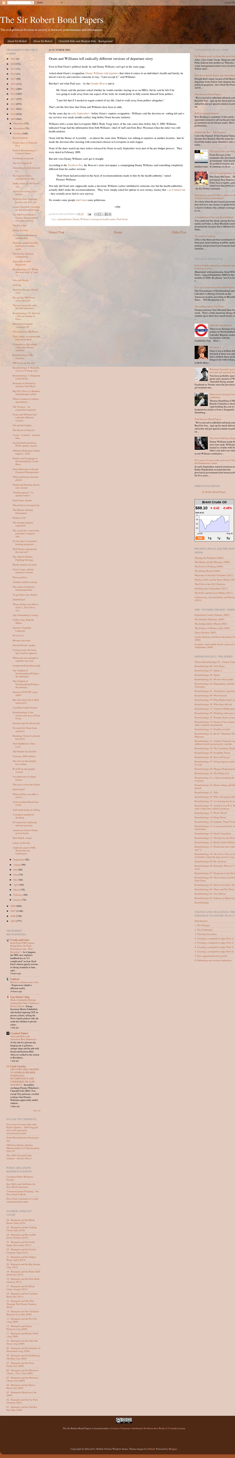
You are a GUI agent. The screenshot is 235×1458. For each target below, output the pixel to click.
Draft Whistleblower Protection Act (22, 1139)
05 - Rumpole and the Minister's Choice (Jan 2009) (22, 1379)
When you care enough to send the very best (25, 659)
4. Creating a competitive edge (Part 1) (214, 938)
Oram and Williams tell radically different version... (25, 417)
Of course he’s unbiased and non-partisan (25, 824)
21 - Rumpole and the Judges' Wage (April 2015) (21, 1258)
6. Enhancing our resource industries (213, 960)
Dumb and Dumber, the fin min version (26, 486)
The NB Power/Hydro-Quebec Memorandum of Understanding (25, 217)
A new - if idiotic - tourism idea (26, 436)
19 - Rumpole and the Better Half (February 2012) (23, 1273)
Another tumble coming (25, 582)
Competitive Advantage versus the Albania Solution (25, 347)
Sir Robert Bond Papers (214, 492)
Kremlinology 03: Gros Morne (210, 893)
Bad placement (20, 137)
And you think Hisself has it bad (26, 803)
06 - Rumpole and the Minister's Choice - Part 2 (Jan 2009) (22, 1372)
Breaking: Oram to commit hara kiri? (26, 737)
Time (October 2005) (205, 632)
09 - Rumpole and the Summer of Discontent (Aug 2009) (23, 1349)
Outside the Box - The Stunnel (210, 132)
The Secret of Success (24, 430)
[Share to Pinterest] (110, 214)
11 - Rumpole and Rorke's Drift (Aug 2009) (22, 1335)
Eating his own (20, 230)
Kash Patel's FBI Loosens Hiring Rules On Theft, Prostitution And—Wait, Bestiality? (22, 947)
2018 (13, 73)
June (16, 874)
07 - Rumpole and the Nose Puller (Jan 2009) (20, 1364)
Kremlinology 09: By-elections (210, 861)
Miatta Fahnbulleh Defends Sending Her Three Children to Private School (24, 1003)
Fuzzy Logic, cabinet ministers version (23, 571)
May (16, 879)
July (15, 869)
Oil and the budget (22, 425)
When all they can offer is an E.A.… (25, 796)
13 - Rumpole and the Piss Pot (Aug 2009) (21, 1320)
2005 (13, 921)
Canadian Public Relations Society (19, 1178)
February (18, 894)
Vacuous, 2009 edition (24, 756)
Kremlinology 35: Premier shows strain (215, 717)
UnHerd (14, 979)
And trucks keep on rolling (26, 809)
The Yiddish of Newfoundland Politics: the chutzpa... (26, 684)
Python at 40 (19, 517)
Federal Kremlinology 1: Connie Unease (25, 152)
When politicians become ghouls (25, 478)
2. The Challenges (204, 929)
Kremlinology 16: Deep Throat (210, 817)
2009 (13, 119)
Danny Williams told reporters (102, 73)
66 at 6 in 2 (18, 635)
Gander (99, 83)
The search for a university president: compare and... (26, 533)
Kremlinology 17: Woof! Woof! (211, 813)
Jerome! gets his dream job (26, 723)
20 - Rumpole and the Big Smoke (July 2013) (23, 1266)
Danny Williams (81, 219)
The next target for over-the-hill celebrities (25, 307)
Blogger (173, 1448)
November (19, 128)
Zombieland (19, 599)
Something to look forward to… (26, 169)
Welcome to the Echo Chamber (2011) (214, 575)
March (17, 889)
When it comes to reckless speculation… (26, 400)
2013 (13, 99)
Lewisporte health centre (103, 219)
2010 (13, 114)
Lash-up (17, 284)
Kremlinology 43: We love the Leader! (214, 679)
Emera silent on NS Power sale (26, 185)
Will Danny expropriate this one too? (25, 550)
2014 (13, 93)
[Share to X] (103, 214)
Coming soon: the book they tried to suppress (25, 651)
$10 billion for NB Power (26, 331)
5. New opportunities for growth (211, 956)
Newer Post (56, 232)
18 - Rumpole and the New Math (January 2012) (22, 1280)
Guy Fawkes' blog (19, 997)
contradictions (64, 219)
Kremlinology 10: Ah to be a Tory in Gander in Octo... (26, 316)
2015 (13, 88)
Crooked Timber (19, 1033)
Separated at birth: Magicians (22, 263)
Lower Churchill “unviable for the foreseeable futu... (26, 208)
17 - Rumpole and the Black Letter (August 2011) (20, 1288)
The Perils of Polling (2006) (209, 566)
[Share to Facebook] (106, 214)
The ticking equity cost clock (209, 306)
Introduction (201, 920)
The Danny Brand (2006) (207, 570)
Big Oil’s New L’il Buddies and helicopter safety (26, 392)
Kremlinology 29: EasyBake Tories (212, 752)
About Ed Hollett (17, 41)
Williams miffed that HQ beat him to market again (25, 245)
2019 (13, 68)
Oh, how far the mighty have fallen (24, 762)
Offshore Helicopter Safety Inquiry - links (26, 452)
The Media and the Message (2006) (212, 562)
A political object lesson (25, 707)
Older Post (179, 232)
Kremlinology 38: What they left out (213, 704)
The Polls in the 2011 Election (210, 584)
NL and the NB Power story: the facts (24, 299)
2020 (13, 64)
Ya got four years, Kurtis (25, 594)
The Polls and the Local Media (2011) (214, 592)
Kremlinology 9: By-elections (23, 356)
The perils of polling (205, 236)
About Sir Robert (42, 41)
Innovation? (19, 789)
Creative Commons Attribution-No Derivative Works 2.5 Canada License (148, 1428)
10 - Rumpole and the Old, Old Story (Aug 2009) (22, 1342)
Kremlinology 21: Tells (206, 792)
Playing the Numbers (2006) (209, 557)
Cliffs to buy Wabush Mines (23, 621)
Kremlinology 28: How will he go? (212, 757)
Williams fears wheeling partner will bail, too (25, 200)
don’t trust (81, 200)
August (17, 864)
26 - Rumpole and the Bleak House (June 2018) (20, 1221)
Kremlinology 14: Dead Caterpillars (213, 833)
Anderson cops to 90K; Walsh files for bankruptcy (24, 850)
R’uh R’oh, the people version (24, 770)
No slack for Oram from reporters (25, 729)
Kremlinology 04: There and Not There (214, 889)
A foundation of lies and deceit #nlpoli (214, 217)
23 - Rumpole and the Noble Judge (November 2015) (20, 1243)
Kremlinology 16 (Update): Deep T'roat (215, 821)
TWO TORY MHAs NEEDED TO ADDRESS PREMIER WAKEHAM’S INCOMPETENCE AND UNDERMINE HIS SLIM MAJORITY (24, 1077)
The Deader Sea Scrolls (24, 751)
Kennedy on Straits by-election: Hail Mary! (24, 385)
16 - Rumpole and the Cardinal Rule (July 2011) (22, 1295)
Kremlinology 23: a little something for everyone (215, 779)
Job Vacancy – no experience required (24, 408)
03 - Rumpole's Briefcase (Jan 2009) (21, 1394)
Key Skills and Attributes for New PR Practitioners (21, 1185)
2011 (13, 108)
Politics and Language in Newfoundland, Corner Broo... (26, 461)
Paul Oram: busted (22, 500)
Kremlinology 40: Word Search (211, 695)
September (19, 859)
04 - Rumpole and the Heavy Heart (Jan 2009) (20, 1386)
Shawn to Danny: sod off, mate (25, 291)
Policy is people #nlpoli (207, 113)
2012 (13, 104)
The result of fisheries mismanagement (24, 588)
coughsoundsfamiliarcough (26, 665)
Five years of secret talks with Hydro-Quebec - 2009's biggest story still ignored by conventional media (22, 1129)
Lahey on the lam (21, 842)
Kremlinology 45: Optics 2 (208, 670)
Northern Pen (75, 165)
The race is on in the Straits (26, 784)
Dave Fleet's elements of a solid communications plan (22, 1200)
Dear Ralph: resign (22, 837)
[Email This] (96, 214)
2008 (13, 906)
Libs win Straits (21, 280)
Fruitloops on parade (23, 158)
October (17, 133)
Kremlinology (202, 902)
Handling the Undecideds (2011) (211, 588)
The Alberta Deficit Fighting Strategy (23, 558)
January (17, 899)
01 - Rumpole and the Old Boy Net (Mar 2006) (21, 1408)
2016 (13, 84)
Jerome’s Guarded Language (22, 629)
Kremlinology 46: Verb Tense (210, 666)
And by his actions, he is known (25, 193)
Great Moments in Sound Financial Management (26, 470)
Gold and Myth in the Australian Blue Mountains (23, 1038)
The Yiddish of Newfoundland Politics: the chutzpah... (26, 673)
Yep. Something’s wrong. (25, 615)
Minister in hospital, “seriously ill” (23, 325)
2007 (13, 911)
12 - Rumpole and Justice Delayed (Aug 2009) (19, 1327)
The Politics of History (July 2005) (212, 628)
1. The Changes (202, 925)
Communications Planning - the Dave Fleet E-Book (22, 1193)
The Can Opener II (22, 163)
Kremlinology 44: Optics (207, 675)
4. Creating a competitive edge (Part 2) (214, 942)
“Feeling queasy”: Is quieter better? (23, 494)
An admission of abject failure (24, 778)
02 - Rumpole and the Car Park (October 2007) (22, 1401)
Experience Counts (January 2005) (212, 614)
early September (80, 113)
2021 (13, 58)
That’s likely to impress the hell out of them (26, 338)
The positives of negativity (26, 505)
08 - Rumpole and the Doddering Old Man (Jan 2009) (23, 1357)
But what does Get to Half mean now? (26, 701)
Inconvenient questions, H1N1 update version (25, 444)
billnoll (151, 1448)
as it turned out (177, 189)
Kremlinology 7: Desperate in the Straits (26, 377)
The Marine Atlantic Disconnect (23, 511)
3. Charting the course (206, 934)
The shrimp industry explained (23, 524)
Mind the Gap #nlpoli (221, 325)
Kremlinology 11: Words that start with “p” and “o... (25, 272)
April (16, 884)
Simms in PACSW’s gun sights (25, 693)
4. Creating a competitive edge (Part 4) (214, 951)
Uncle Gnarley (18, 1066)
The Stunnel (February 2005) (209, 619)
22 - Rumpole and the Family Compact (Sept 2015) (21, 1251)
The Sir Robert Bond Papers (52, 19)
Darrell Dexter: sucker (24, 645)
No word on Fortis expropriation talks (24, 177)
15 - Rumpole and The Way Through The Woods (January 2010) (21, 1303)
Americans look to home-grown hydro (26, 831)
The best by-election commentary (23, 255)
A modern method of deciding (23, 816)
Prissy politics (20, 577)
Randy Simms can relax (25, 564)
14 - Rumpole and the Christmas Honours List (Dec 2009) (22, 1313)
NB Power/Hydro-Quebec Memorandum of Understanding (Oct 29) (22, 1148)
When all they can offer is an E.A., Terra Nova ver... (25, 607)
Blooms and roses (21, 640)
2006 (13, 916)
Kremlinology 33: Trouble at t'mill (212, 729)
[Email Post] (89, 213)
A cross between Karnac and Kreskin (25, 236)
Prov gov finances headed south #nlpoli (214, 287)
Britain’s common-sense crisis (24, 982)
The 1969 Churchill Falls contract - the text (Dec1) (19, 1157)
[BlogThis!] (99, 214)
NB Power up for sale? (24, 362)
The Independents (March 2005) (211, 623)
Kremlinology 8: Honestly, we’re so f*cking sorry (26, 369)
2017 (13, 78)
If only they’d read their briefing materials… (25, 542)
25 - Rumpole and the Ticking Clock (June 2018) (21, 1229)
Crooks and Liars (19, 940)
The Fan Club (19, 225)
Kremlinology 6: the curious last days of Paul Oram (26, 715)
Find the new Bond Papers (208, 94)
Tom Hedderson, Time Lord (24, 745)
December (18, 123)
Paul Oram (122, 219)
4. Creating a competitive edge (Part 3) (214, 947)
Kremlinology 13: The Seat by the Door (215, 837)
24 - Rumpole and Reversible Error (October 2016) (21, 1236)
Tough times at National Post (25, 144)
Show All (36, 1110)
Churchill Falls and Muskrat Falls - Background (86, 41)
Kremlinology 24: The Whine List (212, 773)
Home (118, 232)
